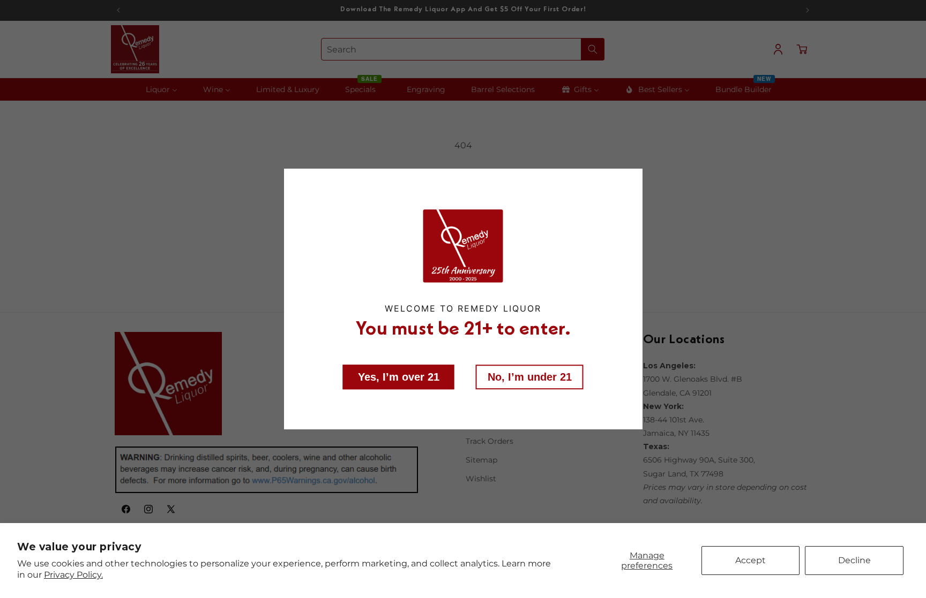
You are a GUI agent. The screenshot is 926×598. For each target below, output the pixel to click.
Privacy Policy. (73, 575)
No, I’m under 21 (530, 376)
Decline (854, 560)
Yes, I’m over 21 (398, 376)
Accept (750, 560)
